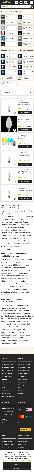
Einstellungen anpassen (24, 460)
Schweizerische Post (7, 417)
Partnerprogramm (23, 370)
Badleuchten (5, 390)
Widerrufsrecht (22, 441)
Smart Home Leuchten (8, 367)
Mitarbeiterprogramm (8, 422)
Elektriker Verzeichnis (8, 408)
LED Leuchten (6, 388)
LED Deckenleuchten (8, 364)
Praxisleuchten (6, 393)
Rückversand (22, 388)
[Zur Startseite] (1, 12)
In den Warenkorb (25, 112)
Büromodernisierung (24, 367)
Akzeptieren (17, 464)
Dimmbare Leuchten (7, 376)
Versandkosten (22, 376)
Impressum (21, 447)
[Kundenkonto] (16, 2)
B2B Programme (6, 420)
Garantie (20, 393)
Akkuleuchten (5, 379)
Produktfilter (6, 92)
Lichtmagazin (22, 385)
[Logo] (7, 2)
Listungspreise (22, 379)
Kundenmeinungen (23, 373)
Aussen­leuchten (6, 382)
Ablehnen (17, 468)
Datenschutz (22, 444)
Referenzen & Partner (8, 414)
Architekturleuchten (7, 370)
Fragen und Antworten (24, 364)
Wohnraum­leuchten (7, 373)
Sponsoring (21, 390)
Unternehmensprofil (7, 411)
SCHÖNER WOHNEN (8, 396)
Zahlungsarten (22, 382)
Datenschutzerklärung (9, 460)
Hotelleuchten (5, 385)
